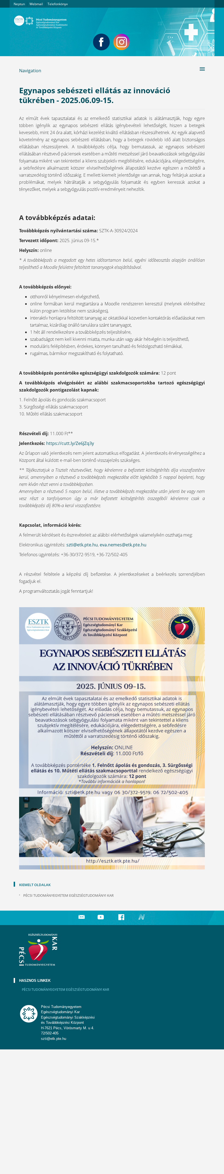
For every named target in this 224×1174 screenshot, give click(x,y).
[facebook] (122, 917)
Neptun (19, 4)
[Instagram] (121, 42)
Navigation (30, 71)
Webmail (36, 4)
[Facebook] (101, 42)
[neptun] (142, 917)
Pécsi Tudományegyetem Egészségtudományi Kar (68, 895)
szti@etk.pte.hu (82, 545)
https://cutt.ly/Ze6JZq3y (70, 443)
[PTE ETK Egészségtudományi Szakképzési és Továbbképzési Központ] (112, 20)
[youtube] (101, 917)
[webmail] (81, 917)
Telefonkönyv (58, 4)
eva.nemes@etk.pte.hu (123, 545)
